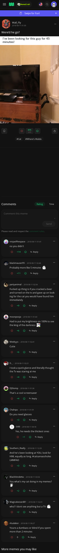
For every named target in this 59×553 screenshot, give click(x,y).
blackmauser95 (17, 262)
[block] (55, 24)
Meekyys (14, 341)
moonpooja (15, 316)
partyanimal (15, 284)
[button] (47, 4)
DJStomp (14, 388)
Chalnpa (13, 409)
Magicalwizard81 (18, 501)
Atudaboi (14, 523)
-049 (18, 426)
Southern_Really (17, 448)
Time (51, 204)
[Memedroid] (11, 4)
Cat (19, 139)
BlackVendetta (16, 476)
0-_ (11, 363)
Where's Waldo (34, 139)
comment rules (36, 231)
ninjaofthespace (17, 241)
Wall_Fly (16, 22)
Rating (40, 204)
